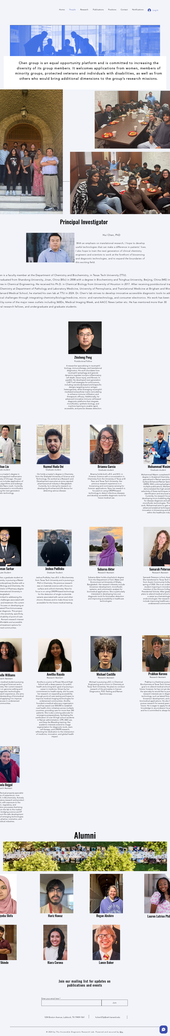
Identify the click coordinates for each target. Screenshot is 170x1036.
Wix (121, 1032)
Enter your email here (50, 998)
